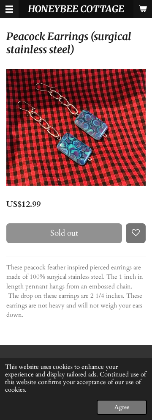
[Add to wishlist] (136, 233)
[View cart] (142, 9)
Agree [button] (121, 407)
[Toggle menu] (9, 9)
